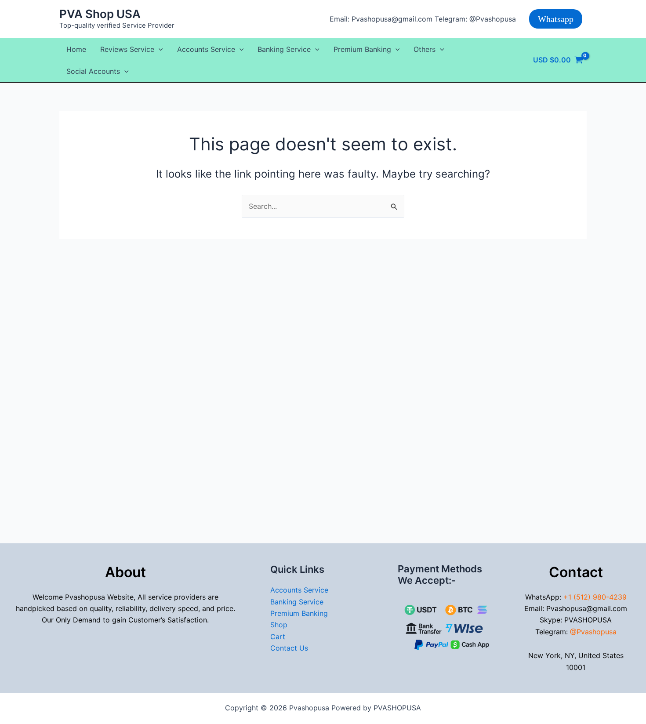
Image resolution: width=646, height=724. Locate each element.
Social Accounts (93, 71)
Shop (278, 624)
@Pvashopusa (593, 631)
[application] (158, 49)
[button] (556, 19)
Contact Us (289, 648)
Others (425, 49)
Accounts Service (206, 49)
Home (76, 49)
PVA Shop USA (100, 14)
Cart (277, 636)
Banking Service (284, 49)
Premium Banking (362, 49)
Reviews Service (127, 49)
